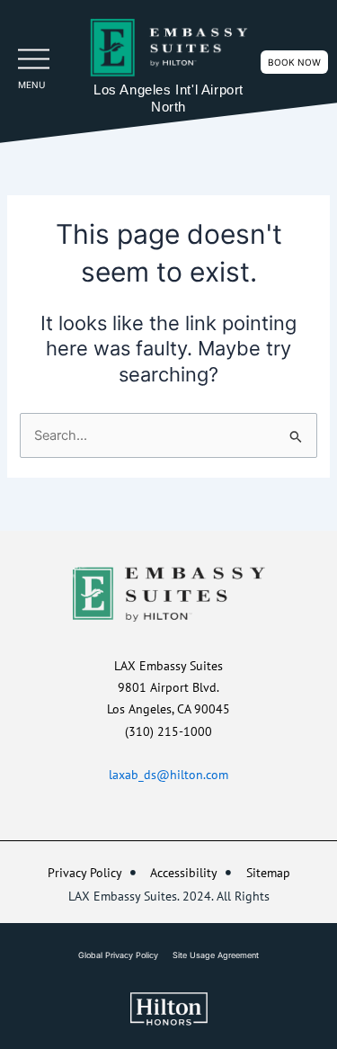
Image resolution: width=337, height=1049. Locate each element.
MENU (31, 84)
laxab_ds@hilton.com (168, 775)
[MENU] (33, 59)
